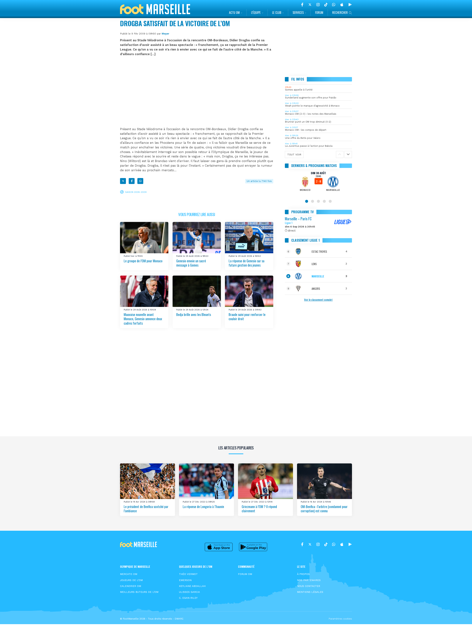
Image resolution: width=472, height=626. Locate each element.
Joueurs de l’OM (131, 580)
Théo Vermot (188, 574)
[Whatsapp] (140, 181)
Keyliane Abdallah (192, 586)
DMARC (179, 618)
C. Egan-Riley (188, 597)
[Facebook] (302, 4)
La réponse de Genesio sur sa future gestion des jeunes (246, 262)
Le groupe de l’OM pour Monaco (143, 260)
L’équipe (256, 12)
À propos (303, 574)
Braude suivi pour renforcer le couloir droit (247, 316)
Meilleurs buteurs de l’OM (139, 591)
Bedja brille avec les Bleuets (193, 314)
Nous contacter (308, 586)
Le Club (276, 12)
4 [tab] (324, 201)
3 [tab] (318, 201)
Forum (319, 12)
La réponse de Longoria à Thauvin (203, 506)
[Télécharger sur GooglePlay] (350, 4)
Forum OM (245, 574)
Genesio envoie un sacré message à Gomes (191, 262)
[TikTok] (325, 4)
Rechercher (340, 12)
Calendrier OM (130, 586)
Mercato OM (128, 574)
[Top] (462, 617)
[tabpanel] (318, 184)
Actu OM (234, 12)
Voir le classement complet (318, 300)
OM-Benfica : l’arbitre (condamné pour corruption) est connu (324, 508)
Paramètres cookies (340, 618)
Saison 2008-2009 (136, 192)
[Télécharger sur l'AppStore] (342, 4)
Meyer (165, 33)
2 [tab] (312, 201)
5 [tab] (330, 201)
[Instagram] (318, 4)
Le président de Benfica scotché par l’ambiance (146, 508)
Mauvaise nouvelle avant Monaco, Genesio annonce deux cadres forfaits (143, 319)
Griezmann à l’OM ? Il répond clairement (259, 508)
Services (298, 12)
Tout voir (294, 154)
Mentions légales (310, 591)
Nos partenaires (309, 580)
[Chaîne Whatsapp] (333, 4)
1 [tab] (306, 201)
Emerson (185, 580)
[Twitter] (310, 4)
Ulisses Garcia (189, 591)
